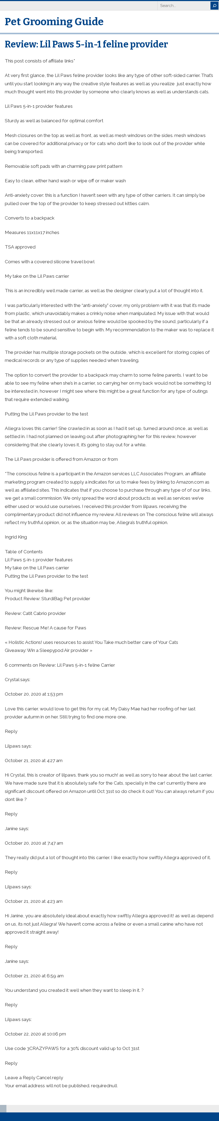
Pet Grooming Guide (54, 22)
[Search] (214, 6)
